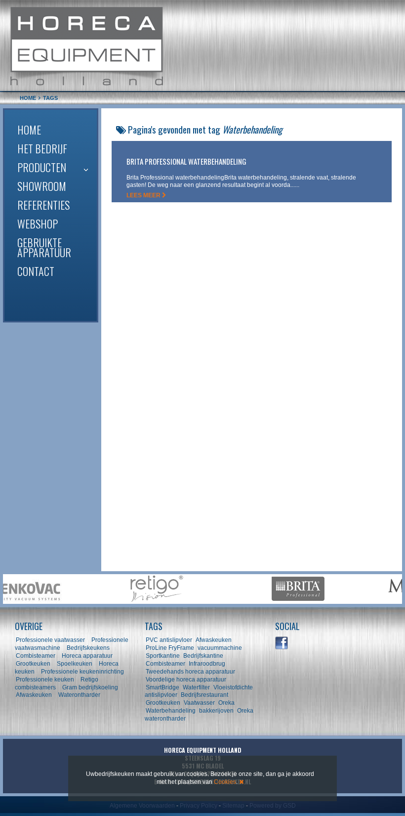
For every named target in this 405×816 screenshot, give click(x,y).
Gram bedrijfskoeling (90, 687)
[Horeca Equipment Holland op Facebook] (282, 643)
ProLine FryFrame (170, 647)
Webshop (37, 223)
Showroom (41, 186)
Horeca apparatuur (87, 655)
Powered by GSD (272, 805)
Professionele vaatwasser (50, 639)
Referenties (43, 205)
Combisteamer (35, 655)
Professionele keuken (45, 679)
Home (29, 129)
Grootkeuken (33, 663)
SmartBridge (162, 687)
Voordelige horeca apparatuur (186, 679)
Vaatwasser (199, 702)
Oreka (226, 702)
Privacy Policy (198, 805)
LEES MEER (144, 195)
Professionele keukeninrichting (82, 671)
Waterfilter (196, 687)
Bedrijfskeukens (89, 647)
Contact (35, 271)
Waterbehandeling (171, 710)
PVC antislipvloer (169, 639)
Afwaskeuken (34, 694)
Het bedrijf (42, 148)
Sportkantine (163, 655)
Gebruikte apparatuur (44, 247)
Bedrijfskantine (203, 655)
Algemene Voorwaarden (142, 805)
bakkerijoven (216, 710)
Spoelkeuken (74, 663)
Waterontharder (79, 694)
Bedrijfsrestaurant (204, 694)
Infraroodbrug (207, 663)
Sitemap (233, 805)
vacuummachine (220, 647)
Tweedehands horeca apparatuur (190, 671)
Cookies (225, 781)
